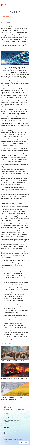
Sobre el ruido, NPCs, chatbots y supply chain (13, 360)
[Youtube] (7, 413)
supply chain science (16, 20)
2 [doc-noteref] (27, 79)
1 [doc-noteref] (25, 44)
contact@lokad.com (15, 433)
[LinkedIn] (4, 413)
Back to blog (6, 16)
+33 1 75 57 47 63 (14, 430)
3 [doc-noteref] (11, 130)
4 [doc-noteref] (26, 157)
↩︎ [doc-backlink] (23, 284)
